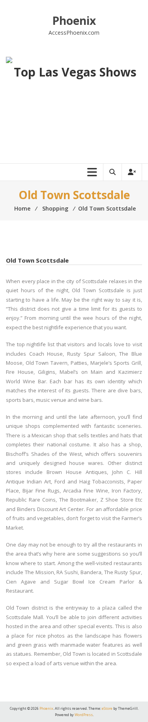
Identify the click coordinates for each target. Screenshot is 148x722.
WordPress (84, 714)
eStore (107, 708)
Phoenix (74, 20)
